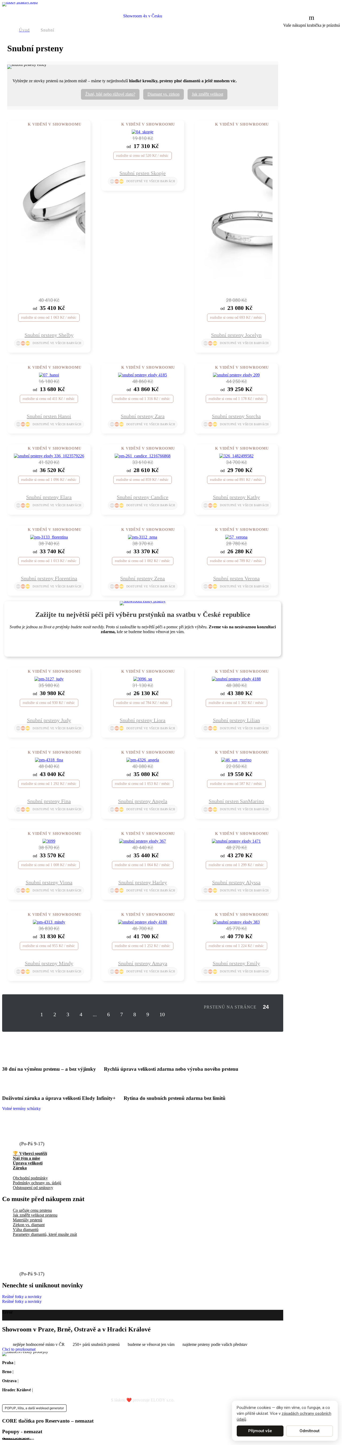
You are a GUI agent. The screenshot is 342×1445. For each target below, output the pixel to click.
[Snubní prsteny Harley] (142, 841)
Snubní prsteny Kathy (236, 497)
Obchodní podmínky (30, 1178)
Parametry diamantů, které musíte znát (45, 1234)
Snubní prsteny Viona (49, 882)
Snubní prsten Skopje (142, 173)
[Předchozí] (27, 1015)
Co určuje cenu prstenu (32, 1210)
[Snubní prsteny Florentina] (49, 537)
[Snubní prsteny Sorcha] (236, 375)
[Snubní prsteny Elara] (49, 456)
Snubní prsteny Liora (142, 720)
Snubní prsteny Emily (236, 963)
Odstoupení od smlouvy (33, 1187)
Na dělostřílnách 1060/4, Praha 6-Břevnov (52, 1362)
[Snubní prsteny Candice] (142, 456)
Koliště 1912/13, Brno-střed (37, 1371)
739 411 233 (34, 1137)
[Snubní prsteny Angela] (142, 760)
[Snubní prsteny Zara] (142, 375)
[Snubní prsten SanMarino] (236, 760)
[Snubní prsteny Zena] (142, 537)
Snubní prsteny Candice (142, 497)
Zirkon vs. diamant (29, 1224)
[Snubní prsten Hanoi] (49, 375)
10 (162, 1014)
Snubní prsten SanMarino (236, 801)
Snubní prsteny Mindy (49, 963)
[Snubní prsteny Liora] (142, 679)
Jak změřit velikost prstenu (35, 1215)
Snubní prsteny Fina (49, 801)
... (95, 1014)
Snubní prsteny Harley (142, 882)
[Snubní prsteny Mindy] (49, 922)
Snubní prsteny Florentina (49, 578)
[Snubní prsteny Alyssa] (236, 841)
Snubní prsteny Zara (143, 416)
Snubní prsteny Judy (49, 720)
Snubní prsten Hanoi (49, 416)
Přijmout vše (260, 1430)
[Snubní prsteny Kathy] (236, 456)
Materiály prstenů (27, 1220)
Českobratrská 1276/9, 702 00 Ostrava (52, 1380)
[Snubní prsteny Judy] (49, 679)
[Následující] (178, 1015)
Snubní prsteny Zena (142, 578)
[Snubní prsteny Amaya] (142, 922)
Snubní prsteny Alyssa (236, 882)
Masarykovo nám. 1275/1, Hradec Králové (70, 1390)
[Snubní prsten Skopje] (142, 132)
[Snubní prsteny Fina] (49, 760)
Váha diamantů (25, 1229)
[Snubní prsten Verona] (236, 537)
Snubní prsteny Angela (142, 801)
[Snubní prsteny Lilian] (236, 679)
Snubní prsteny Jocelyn (236, 335)
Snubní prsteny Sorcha (236, 416)
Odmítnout (310, 1430)
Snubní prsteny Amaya (142, 963)
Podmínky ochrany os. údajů (37, 1183)
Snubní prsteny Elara (49, 497)
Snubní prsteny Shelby (49, 335)
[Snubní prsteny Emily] (236, 922)
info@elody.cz (36, 1127)
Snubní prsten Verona (236, 578)
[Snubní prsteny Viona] (48, 841)
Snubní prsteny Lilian (236, 720)
